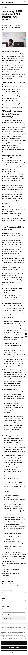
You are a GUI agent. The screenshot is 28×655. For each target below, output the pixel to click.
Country (5, 614)
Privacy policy (7, 640)
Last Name (6, 606)
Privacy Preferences (14, 652)
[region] (14, 639)
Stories (4, 7)
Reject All (14, 643)
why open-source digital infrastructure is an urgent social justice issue (13, 56)
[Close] (26, 625)
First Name (6, 598)
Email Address (7, 590)
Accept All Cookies (14, 647)
